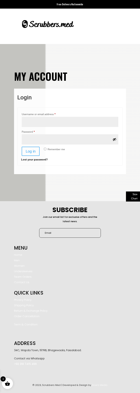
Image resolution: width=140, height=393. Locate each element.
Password (33, 131)
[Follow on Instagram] (26, 372)
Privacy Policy (23, 300)
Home (18, 255)
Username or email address (44, 114)
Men (17, 260)
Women (19, 266)
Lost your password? (34, 159)
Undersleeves (23, 271)
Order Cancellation (27, 316)
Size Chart (134, 196)
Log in (31, 151)
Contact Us (21, 282)
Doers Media (99, 385)
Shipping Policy (24, 305)
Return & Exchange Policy (31, 311)
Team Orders (23, 277)
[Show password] (114, 139)
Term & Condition (26, 324)
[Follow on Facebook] (17, 372)
